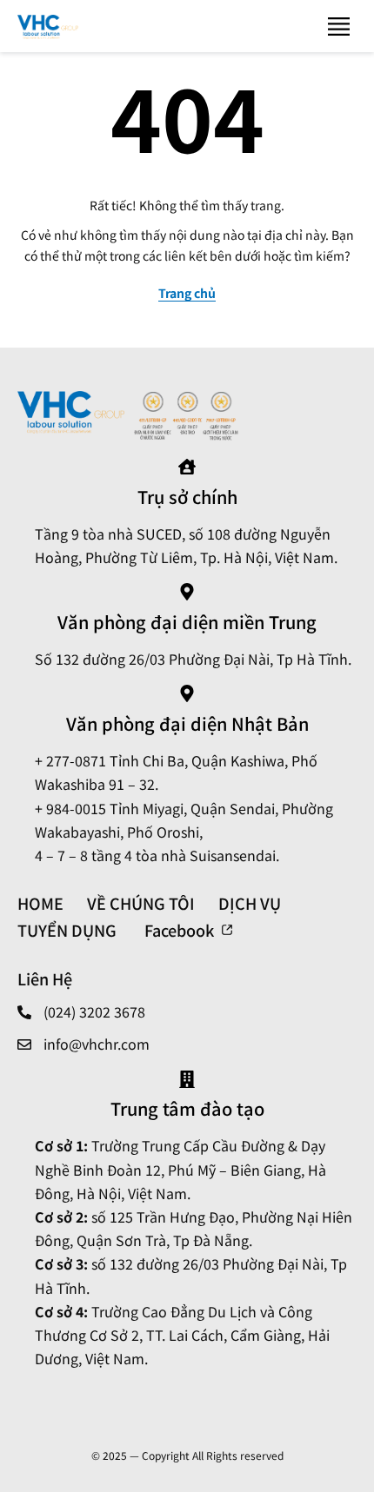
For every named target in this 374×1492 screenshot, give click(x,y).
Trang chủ (187, 293)
